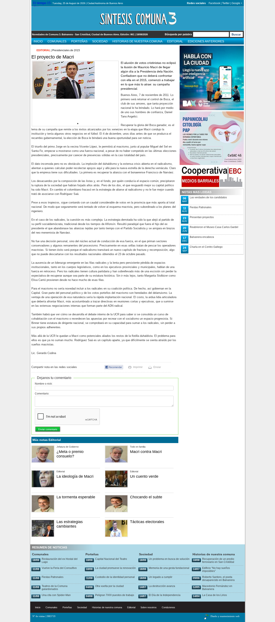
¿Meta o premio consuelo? (70, 454)
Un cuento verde (144, 476)
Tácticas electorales (147, 522)
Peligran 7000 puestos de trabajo (114, 595)
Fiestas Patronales (200, 207)
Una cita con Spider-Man (56, 595)
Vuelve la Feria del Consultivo (59, 568)
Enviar (157, 367)
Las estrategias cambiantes (70, 524)
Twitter (226, 3)
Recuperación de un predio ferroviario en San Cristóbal (218, 560)
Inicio (38, 41)
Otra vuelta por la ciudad (109, 586)
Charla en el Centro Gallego (206, 246)
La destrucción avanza (162, 586)
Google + (237, 3)
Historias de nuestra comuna (137, 41)
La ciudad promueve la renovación (115, 568)
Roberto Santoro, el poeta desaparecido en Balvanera (218, 579)
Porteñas (79, 41)
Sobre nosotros (149, 607)
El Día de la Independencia (164, 595)
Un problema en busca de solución (169, 558)
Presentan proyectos (202, 217)
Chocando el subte (146, 497)
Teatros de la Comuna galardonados (54, 588)
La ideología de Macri (75, 476)
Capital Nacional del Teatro (111, 558)
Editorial (175, 41)
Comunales (56, 41)
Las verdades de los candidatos (208, 197)
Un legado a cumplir (160, 577)
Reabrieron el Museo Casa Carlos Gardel (214, 227)
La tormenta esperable (76, 497)
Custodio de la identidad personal (115, 577)
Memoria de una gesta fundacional (169, 568)
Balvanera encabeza (202, 237)
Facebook (214, 3)
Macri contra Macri (146, 452)
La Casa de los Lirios (214, 595)
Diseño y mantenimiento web (225, 616)
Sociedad (100, 41)
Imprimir (138, 367)
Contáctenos (168, 607)
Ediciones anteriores (206, 41)
